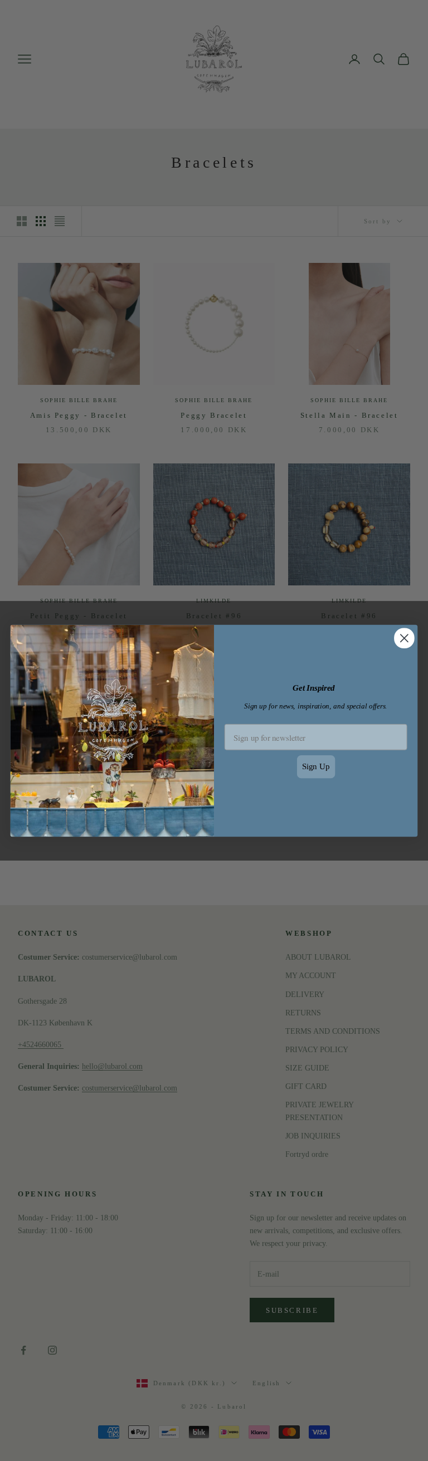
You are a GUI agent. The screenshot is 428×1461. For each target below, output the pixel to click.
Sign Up (316, 766)
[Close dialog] (404, 638)
